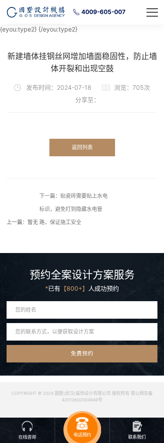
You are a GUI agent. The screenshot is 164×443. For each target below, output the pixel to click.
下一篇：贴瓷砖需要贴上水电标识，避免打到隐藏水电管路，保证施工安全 (73, 209)
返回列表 (82, 147)
